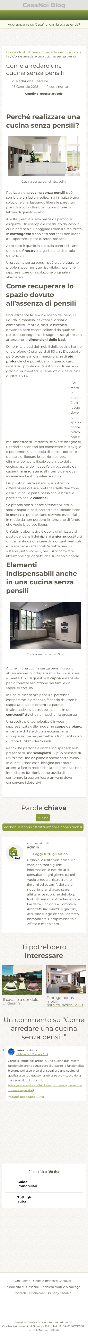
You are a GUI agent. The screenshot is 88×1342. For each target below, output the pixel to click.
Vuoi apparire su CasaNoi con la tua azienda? (44, 24)
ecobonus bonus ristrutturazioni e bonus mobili (43, 827)
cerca (82, 15)
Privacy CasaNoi (60, 1293)
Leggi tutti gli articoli (51, 854)
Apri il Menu (44, 15)
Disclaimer (37, 1293)
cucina (42, 818)
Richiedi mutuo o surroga (61, 1287)
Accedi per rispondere (26, 1097)
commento (57, 87)
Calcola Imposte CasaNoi (52, 1281)
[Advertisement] (45, 36)
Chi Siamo (22, 1281)
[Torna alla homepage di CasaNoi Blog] (44, 1310)
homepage (5, 15)
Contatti (20, 1293)
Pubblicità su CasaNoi (22, 1287)
